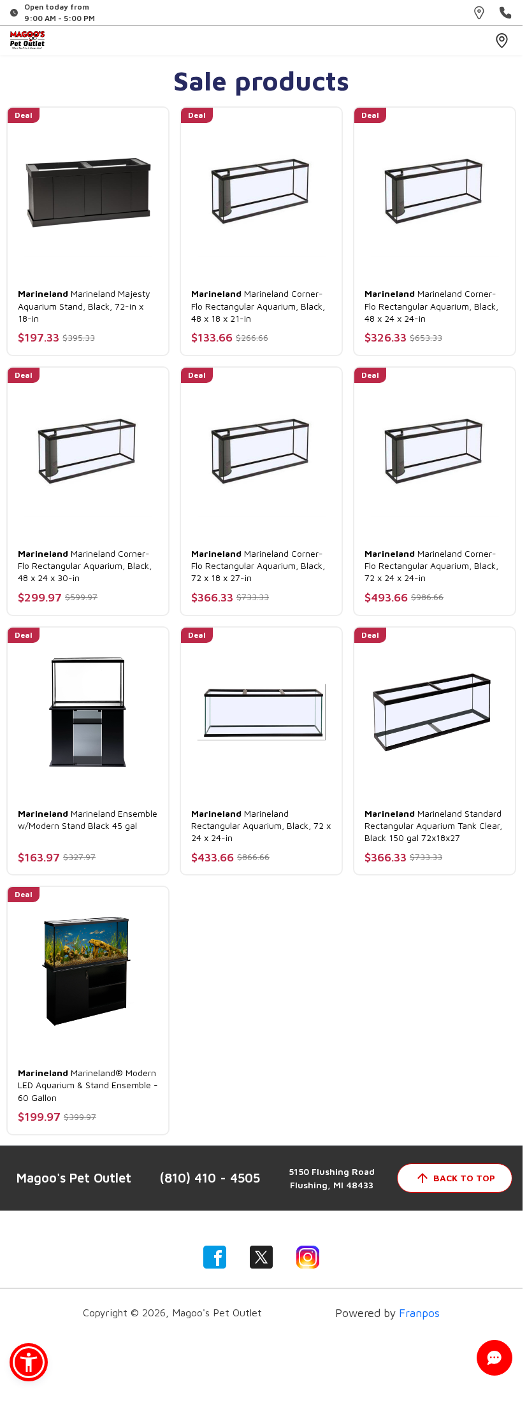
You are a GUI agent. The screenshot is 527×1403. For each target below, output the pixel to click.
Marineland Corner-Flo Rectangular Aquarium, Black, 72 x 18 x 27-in (258, 565)
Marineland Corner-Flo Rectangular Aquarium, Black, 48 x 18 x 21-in (258, 305)
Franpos (419, 1313)
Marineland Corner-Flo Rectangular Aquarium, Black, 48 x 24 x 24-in (431, 305)
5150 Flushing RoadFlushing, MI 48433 (332, 1178)
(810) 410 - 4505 (210, 1177)
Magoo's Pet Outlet (74, 1177)
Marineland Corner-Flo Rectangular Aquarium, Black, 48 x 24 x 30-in (85, 565)
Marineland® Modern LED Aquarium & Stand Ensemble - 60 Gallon (88, 1084)
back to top (464, 1177)
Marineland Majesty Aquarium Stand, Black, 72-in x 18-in (84, 305)
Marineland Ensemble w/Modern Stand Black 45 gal (87, 819)
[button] (29, 1362)
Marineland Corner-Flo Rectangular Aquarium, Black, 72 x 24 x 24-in (431, 565)
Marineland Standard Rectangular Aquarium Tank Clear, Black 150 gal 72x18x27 (433, 825)
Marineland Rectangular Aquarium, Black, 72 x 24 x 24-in (261, 825)
